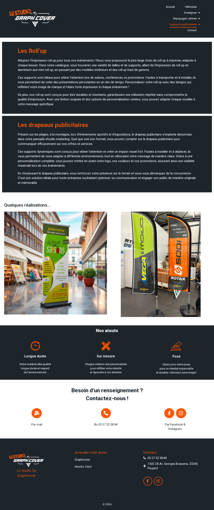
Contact (192, 30)
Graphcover (82, 459)
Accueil (170, 6)
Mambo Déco (83, 466)
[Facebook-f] (169, 413)
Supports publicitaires (183, 24)
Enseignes (190, 12)
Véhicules (191, 6)
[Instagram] (181, 413)
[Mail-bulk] (37, 413)
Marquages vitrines (185, 18)
